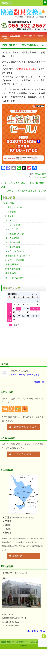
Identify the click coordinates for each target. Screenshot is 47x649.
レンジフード (11, 229)
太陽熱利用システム (14, 264)
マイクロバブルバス (14, 251)
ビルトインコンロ (13, 207)
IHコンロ (9, 216)
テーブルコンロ (12, 225)
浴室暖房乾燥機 (12, 269)
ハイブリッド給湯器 (14, 260)
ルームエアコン (12, 238)
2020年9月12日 (40, 174)
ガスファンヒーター (14, 278)
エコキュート (11, 220)
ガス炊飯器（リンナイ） (16, 234)
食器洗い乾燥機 (12, 242)
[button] (7, 3)
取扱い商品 (8, 203)
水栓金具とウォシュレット (17, 256)
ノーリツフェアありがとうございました (26, 191)
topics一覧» (39, 382)
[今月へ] (32, 294)
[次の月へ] (37, 294)
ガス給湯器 (10, 211)
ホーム (4, 36)
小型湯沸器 (10, 273)
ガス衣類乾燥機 (12, 247)
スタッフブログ (15, 36)
